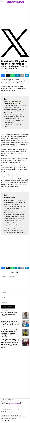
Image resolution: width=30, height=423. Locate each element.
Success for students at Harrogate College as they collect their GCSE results (10, 322)
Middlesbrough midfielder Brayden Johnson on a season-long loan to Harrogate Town (10, 332)
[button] (18, 409)
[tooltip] (3, 75)
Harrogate (18, 71)
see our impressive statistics (15, 403)
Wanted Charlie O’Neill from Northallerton (9, 313)
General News (12, 71)
